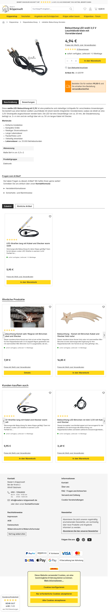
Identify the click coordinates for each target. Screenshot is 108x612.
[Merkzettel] (85, 9)
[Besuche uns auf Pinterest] (83, 540)
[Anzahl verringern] (67, 60)
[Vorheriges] (3, 335)
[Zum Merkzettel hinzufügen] (49, 216)
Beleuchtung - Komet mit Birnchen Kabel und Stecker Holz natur (78, 335)
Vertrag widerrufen (16, 534)
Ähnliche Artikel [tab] (24, 206)
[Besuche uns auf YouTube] (88, 540)
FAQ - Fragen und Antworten (73, 491)
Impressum (12, 517)
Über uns (65, 487)
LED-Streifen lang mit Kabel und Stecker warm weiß (25, 244)
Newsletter (66, 512)
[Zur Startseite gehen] (12, 8)
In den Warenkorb (92, 61)
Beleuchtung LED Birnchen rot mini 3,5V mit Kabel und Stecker (77, 421)
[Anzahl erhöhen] (76, 60)
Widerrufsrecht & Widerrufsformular (23, 529)
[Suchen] (71, 9)
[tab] (10, 102)
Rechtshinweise (14, 512)
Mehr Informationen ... (53, 581)
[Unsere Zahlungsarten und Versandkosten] (53, 569)
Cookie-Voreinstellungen (72, 500)
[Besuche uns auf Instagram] (77, 540)
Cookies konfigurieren (53, 587)
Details (27, 373)
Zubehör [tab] (8, 206)
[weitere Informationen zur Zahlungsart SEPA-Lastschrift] (28, 560)
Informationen (67, 478)
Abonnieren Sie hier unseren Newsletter (79, 531)
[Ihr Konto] (90, 9)
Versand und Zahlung (70, 495)
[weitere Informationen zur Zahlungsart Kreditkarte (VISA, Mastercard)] (65, 553)
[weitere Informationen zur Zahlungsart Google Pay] (52, 560)
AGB (9, 521)
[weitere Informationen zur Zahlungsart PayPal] (29, 553)
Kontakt (64, 483)
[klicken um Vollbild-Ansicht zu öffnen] (31, 58)
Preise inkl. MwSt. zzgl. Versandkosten (80, 45)
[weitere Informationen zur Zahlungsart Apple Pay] (40, 560)
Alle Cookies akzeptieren (53, 600)
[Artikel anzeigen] (28, 226)
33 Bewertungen (83, 49)
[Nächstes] (102, 335)
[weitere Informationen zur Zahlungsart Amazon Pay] (41, 553)
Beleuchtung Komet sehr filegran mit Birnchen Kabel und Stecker (25, 335)
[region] (31, 61)
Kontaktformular (43, 184)
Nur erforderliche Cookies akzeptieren (53, 594)
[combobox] (49, 9)
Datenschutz (13, 525)
